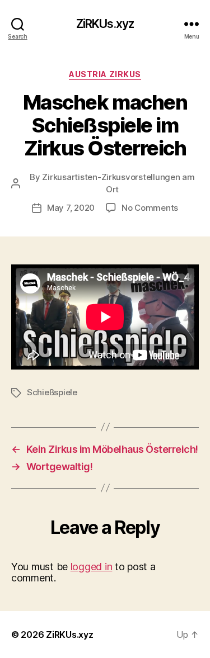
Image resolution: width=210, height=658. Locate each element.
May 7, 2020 (71, 207)
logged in (92, 566)
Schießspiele (52, 392)
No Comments (150, 207)
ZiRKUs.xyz (105, 24)
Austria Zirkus (105, 74)
